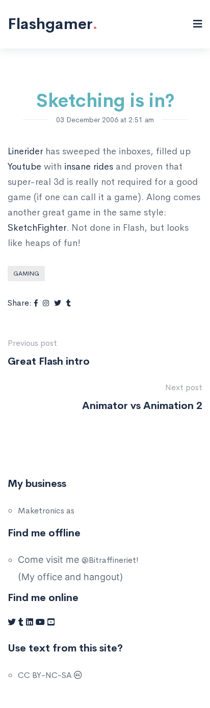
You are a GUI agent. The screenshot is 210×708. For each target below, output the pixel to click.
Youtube (24, 166)
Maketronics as (46, 510)
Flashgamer (52, 24)
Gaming (26, 273)
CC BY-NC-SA (46, 675)
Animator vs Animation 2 (142, 405)
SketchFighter (37, 227)
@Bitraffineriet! (110, 560)
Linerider (25, 151)
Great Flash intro (49, 361)
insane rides (88, 166)
